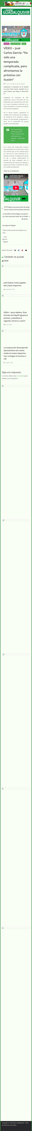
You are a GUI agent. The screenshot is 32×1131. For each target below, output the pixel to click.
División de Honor (15, 43)
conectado (20, 376)
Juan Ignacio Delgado (19, 84)
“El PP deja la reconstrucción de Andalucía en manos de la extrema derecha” (17, 208)
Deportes (6, 43)
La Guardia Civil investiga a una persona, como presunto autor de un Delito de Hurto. (15, 216)
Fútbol (24, 43)
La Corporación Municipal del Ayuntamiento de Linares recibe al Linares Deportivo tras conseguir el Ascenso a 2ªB (16, 353)
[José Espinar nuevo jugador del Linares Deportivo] (16, 266)
